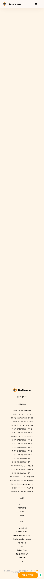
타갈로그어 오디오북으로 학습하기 (22, 484)
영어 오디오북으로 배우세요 (22, 410)
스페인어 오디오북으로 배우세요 (22, 414)
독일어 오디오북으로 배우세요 (22, 429)
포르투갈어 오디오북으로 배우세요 (22, 418)
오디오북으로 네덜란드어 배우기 (22, 466)
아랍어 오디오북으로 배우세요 (22, 454)
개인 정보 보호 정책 (22, 554)
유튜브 (22, 515)
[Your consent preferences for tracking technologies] (40, 575)
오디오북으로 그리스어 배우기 (22, 473)
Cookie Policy (22, 557)
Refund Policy (22, 550)
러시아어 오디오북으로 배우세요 (22, 436)
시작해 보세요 (28, 575)
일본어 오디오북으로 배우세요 (22, 432)
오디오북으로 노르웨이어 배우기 (22, 469)
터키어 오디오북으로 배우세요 (22, 447)
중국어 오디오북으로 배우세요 (22, 440)
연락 (22, 561)
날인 (22, 546)
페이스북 (22, 504)
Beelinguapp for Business (22, 539)
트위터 (22, 511)
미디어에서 (22, 543)
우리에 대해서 (22, 528)
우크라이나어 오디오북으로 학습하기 (22, 480)
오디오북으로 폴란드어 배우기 (22, 462)
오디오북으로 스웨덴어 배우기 (22, 458)
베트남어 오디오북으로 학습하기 (22, 488)
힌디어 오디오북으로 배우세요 (22, 443)
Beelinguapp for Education (22, 535)
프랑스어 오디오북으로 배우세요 (22, 421)
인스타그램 (22, 508)
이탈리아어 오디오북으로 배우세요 (22, 425)
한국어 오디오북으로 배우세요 (22, 451)
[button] (36, 4)
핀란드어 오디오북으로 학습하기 (22, 491)
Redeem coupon (22, 532)
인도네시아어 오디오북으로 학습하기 (22, 477)
